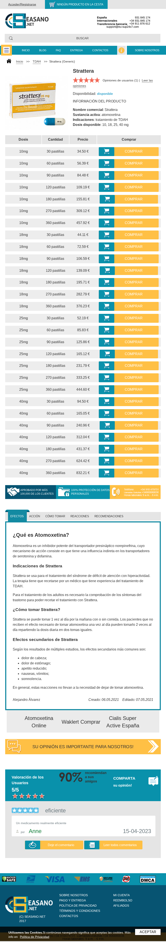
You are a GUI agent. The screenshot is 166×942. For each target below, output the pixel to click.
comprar (134, 151)
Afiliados (121, 905)
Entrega (76, 50)
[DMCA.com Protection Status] (152, 879)
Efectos (17, 516)
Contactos (100, 50)
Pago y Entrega (72, 900)
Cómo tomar (55, 516)
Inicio (26, 50)
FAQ (58, 50)
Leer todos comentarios (120, 845)
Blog (42, 50)
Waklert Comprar (81, 722)
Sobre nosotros (147, 50)
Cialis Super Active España (122, 721)
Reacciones (79, 516)
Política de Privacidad (78, 905)
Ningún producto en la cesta (80, 4)
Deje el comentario (61, 845)
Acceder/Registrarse (22, 4)
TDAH (37, 61)
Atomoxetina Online (39, 721)
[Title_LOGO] (27, 20)
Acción (34, 516)
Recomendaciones (108, 516)
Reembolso (122, 900)
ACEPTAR (148, 932)
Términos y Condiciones (79, 910)
